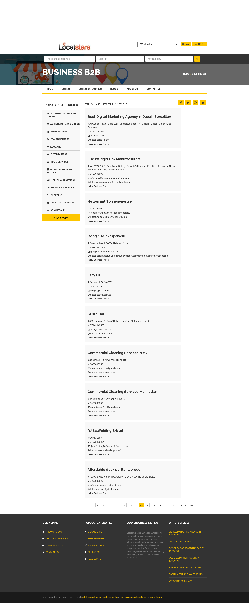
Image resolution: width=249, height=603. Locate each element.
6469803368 (96, 403)
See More (61, 218)
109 (124, 505)
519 (174, 505)
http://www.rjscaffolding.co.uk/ (105, 450)
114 (153, 505)
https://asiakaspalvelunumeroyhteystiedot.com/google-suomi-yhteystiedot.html (130, 255)
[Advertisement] (124, 20)
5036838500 (96, 480)
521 (185, 505)
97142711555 (97, 131)
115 (159, 505)
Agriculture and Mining (65, 123)
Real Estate (94, 558)
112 (141, 505)
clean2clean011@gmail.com (105, 407)
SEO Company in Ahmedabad (133, 597)
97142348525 (97, 325)
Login (186, 44)
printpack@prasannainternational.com (109, 178)
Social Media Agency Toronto (186, 574)
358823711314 (98, 247)
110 (130, 505)
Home (186, 73)
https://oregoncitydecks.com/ (104, 489)
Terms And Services (57, 538)
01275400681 (97, 441)
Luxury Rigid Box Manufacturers (114, 159)
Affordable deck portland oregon (115, 469)
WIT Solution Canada (180, 581)
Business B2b (199, 73)
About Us (132, 88)
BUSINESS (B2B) (59, 131)
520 (180, 505)
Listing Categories (90, 88)
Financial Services (62, 187)
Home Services (59, 161)
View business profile (99, 143)
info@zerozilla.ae (99, 135)
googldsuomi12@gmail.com (104, 251)
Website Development (91, 597)
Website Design (110, 597)
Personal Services (62, 202)
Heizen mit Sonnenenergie (110, 201)
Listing (65, 88)
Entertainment (96, 538)
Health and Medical (63, 180)
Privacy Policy (54, 531)
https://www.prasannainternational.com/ (110, 182)
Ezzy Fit (94, 275)
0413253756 (96, 286)
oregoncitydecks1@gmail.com (105, 485)
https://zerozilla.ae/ (99, 139)
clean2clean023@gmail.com (105, 368)
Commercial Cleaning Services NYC (117, 353)
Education (56, 146)
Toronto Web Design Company (186, 567)
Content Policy (54, 545)
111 (136, 505)
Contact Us (154, 88)
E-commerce (95, 531)
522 (191, 505)
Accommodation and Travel (61, 115)
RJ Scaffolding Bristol (105, 431)
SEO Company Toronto (181, 541)
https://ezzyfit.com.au (100, 294)
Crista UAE (96, 314)
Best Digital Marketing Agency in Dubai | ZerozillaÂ (130, 117)
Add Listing (200, 44)
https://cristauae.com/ (101, 333)
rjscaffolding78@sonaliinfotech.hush (109, 446)
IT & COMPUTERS (60, 139)
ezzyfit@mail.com (99, 290)
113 (147, 505)
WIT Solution (155, 597)
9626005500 (96, 173)
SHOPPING (56, 195)
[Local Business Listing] (75, 49)
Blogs (114, 88)
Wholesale (58, 210)
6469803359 (96, 364)
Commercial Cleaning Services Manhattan (122, 392)
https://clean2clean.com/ (102, 372)
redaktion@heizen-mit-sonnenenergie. (110, 212)
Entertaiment (58, 154)
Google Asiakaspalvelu (106, 236)
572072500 (96, 208)
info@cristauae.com (100, 329)
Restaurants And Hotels (59, 171)
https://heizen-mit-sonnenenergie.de (108, 216)
